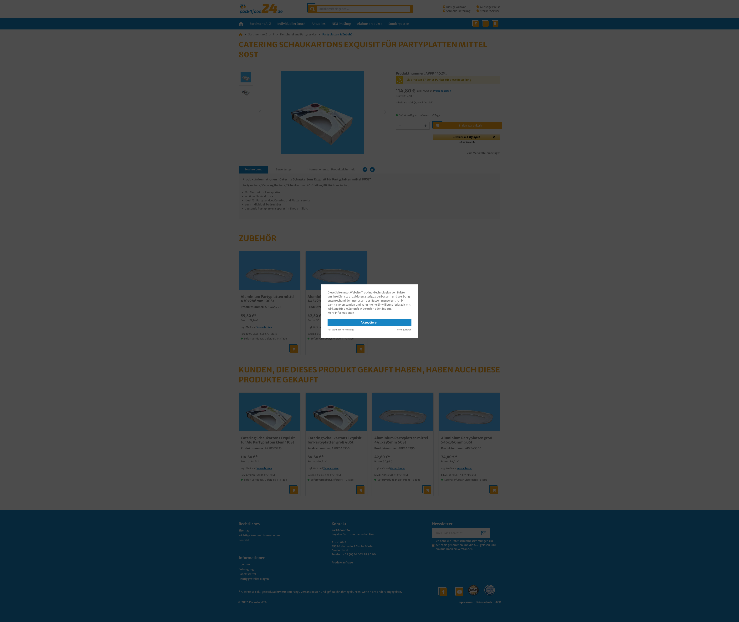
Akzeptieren (370, 322)
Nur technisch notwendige (341, 329)
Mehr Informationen (341, 312)
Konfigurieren (404, 329)
